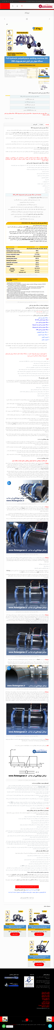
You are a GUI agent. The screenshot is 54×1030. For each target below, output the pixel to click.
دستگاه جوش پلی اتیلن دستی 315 (39, 962)
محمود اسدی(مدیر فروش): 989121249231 (44, 1006)
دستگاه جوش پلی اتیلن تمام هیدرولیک (39, 113)
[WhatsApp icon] (12, 1)
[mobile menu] (22, 6)
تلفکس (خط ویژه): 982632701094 (46, 996)
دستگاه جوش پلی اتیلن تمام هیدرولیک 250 (23, 113)
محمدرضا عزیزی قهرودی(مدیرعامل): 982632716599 (46, 1002)
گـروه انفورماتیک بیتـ (12, 1024)
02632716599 (31, 1)
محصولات (44, 115)
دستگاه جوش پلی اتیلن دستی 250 (15, 932)
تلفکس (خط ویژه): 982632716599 (46, 993)
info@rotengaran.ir (22, 1)
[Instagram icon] (4, 1)
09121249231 (38, 1)
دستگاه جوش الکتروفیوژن (42, 332)
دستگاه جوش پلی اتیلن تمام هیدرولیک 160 (39, 932)
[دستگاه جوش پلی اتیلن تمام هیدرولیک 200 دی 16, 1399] (53, 1021)
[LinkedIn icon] (6, 1)
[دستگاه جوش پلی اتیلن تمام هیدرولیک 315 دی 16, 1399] (1, 1021)
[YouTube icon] (8, 1)
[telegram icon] (2, 1)
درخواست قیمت (5, 6)
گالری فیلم (35, 124)
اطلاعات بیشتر (39, 934)
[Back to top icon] (27, 1019)
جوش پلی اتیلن (39, 311)
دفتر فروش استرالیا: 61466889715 (46, 999)
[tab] (47, 124)
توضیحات (47, 124)
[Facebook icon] (10, 1)
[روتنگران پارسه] (46, 6)
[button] (6, 24)
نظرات (41, 124)
